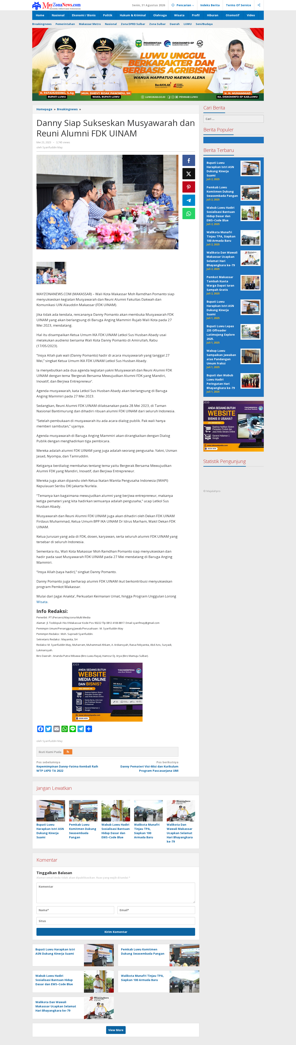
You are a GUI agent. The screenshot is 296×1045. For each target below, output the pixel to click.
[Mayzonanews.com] (56, 5)
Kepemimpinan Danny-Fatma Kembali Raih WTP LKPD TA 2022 (67, 766)
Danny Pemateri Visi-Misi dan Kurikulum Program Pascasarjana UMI (149, 766)
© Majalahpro (211, 491)
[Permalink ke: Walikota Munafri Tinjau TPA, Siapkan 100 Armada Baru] (148, 810)
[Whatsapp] (188, 213)
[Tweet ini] (188, 173)
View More (115, 1030)
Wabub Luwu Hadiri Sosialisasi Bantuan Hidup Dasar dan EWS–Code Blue (54, 980)
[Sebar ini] (188, 160)
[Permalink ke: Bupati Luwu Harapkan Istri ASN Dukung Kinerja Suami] (50, 810)
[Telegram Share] (188, 200)
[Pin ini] (188, 187)
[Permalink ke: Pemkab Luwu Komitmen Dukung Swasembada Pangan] (83, 810)
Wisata (42, 601)
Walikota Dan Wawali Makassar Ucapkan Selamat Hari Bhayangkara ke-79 (180, 833)
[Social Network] (259, 5)
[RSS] (67, 751)
